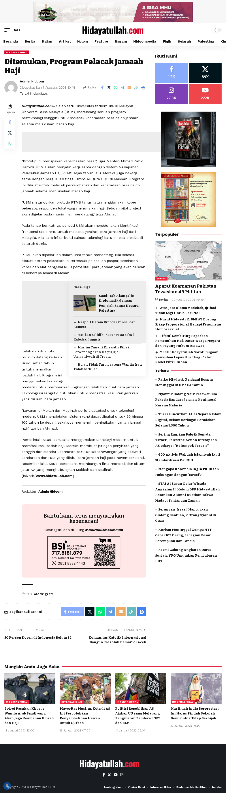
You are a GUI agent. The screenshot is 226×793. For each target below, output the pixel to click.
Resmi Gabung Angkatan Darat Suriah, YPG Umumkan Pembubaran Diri (186, 555)
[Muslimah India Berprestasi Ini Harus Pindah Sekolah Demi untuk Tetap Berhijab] (196, 688)
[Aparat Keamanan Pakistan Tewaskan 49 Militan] (188, 261)
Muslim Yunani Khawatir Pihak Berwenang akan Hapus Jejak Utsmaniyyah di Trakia (101, 352)
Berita (161, 278)
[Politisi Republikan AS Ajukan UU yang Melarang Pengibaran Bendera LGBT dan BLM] (140, 688)
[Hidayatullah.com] (113, 30)
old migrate (44, 594)
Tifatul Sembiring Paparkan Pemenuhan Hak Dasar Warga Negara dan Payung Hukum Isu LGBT (187, 341)
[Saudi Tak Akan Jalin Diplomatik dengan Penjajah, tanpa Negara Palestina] (84, 303)
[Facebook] (171, 73)
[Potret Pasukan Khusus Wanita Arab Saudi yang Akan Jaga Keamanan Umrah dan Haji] (29, 688)
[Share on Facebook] (102, 87)
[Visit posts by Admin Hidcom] (11, 87)
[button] (8, 30)
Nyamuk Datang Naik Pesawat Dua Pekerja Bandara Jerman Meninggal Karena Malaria (186, 399)
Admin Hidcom (32, 81)
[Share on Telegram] (123, 87)
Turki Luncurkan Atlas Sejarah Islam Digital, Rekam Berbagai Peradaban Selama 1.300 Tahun (188, 419)
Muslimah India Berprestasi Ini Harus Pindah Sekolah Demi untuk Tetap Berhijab (195, 713)
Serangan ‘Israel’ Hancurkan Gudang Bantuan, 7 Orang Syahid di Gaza (185, 515)
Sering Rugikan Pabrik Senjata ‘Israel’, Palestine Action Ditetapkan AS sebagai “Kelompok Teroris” (186, 440)
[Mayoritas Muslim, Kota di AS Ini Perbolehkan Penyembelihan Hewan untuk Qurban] (85, 688)
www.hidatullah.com (54, 476)
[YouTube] (116, 775)
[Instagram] (171, 94)
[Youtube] (205, 94)
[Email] (129, 87)
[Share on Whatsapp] (116, 87)
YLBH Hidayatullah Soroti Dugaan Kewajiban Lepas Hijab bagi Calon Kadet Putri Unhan (186, 357)
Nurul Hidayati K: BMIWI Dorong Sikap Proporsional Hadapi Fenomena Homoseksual (188, 324)
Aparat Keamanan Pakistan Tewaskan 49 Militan (186, 288)
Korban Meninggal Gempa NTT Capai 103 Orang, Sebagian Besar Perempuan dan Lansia (183, 535)
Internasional (16, 52)
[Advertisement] (102, 142)
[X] (205, 73)
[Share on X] (109, 87)
